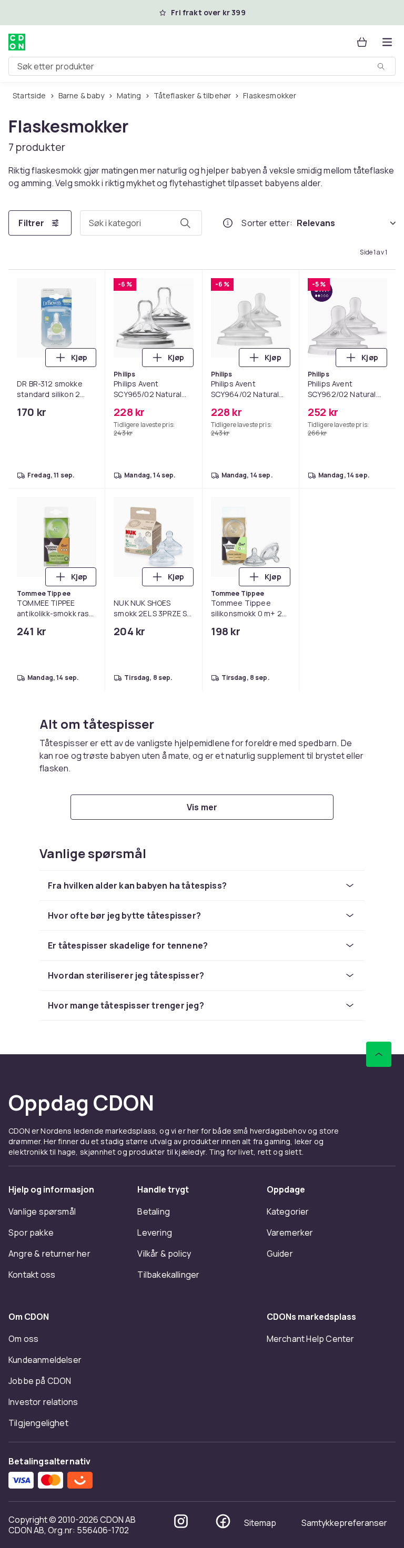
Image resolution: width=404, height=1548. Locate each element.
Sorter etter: (266, 223)
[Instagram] (181, 1521)
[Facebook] (223, 1521)
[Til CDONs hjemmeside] (16, 42)
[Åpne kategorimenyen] (387, 42)
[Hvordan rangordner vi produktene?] (227, 222)
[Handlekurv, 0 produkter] (362, 42)
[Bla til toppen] (378, 1054)
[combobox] (202, 66)
